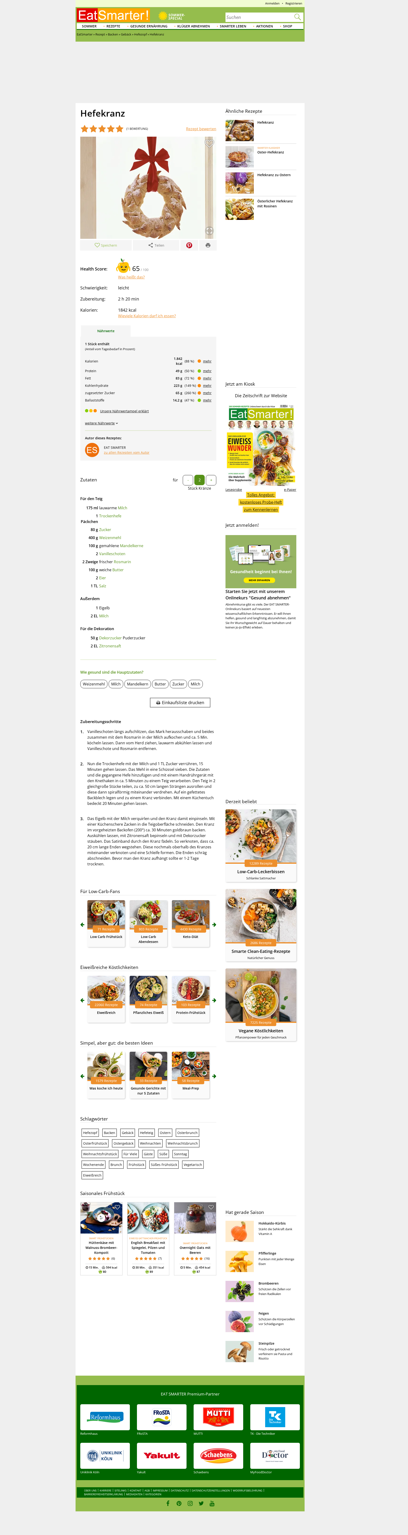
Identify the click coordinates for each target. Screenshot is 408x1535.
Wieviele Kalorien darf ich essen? (147, 315)
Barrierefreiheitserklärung (103, 1494)
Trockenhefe (110, 516)
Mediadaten (134, 1494)
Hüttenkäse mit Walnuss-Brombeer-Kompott (101, 1247)
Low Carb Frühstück (106, 936)
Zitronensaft (110, 646)
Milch (122, 507)
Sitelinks (121, 1490)
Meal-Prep (191, 1088)
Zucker (105, 529)
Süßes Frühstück (164, 1164)
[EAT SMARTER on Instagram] (190, 1503)
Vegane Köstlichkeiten (261, 1031)
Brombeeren (269, 1283)
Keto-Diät (190, 936)
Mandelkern (137, 684)
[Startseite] (113, 15)
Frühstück (136, 1164)
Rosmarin (122, 561)
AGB (147, 1490)
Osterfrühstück (95, 1143)
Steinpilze (266, 1343)
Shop (287, 26)
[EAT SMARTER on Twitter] (201, 1503)
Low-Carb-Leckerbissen (261, 871)
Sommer (89, 26)
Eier (102, 577)
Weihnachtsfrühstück (100, 1154)
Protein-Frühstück (190, 1012)
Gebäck (127, 1132)
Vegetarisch (193, 1164)
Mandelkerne (131, 545)
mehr (207, 361)
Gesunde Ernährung (148, 26)
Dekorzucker (110, 638)
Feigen (264, 1313)
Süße (163, 1154)
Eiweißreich (106, 1012)
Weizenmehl (110, 537)
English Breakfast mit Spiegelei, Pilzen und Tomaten (148, 1247)
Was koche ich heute (106, 1088)
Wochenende (93, 1164)
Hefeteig (146, 1132)
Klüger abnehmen (193, 26)
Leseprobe (233, 489)
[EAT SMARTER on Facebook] (168, 1503)
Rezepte (113, 26)
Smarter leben (233, 26)
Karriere (105, 1490)
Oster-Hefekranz (270, 152)
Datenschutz (180, 1490)
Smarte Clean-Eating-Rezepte (261, 951)
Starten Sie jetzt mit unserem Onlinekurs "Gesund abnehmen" (258, 595)
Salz (102, 586)
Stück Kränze (199, 488)
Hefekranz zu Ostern (274, 175)
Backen (109, 1132)
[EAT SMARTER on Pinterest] (179, 1503)
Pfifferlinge (267, 1253)
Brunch (116, 1164)
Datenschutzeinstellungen (211, 1490)
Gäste (148, 1154)
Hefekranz (265, 122)
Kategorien (153, 1494)
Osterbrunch (187, 1132)
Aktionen (264, 26)
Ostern (165, 1132)
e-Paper (290, 489)
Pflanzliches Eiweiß (148, 1012)
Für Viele (130, 1154)
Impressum (160, 1490)
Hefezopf (90, 1132)
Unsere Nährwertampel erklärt (124, 411)
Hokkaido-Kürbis (272, 1223)
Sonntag (180, 1154)
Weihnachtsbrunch (183, 1143)
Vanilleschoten (112, 553)
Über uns (90, 1490)
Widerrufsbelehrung (247, 1490)
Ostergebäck (123, 1143)
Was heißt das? (131, 277)
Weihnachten (150, 1143)
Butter (118, 569)
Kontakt (135, 1490)
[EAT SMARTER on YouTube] (212, 1503)
